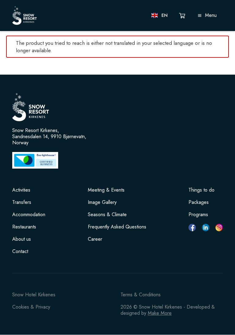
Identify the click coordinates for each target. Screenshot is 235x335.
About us (21, 239)
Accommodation (28, 215)
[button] (160, 15)
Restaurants (24, 227)
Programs (198, 215)
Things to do (201, 190)
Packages (198, 202)
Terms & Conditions (141, 294)
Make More (160, 313)
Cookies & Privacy (31, 306)
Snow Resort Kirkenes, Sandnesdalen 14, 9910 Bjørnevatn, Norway (49, 136)
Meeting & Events (106, 190)
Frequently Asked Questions (117, 227)
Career (95, 239)
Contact (20, 251)
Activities (21, 190)
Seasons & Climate (107, 215)
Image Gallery (102, 202)
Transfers (21, 202)
